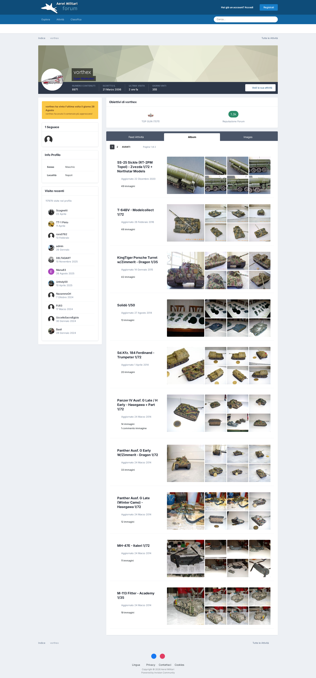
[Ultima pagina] (135, 147)
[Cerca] (274, 19)
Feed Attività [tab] (136, 137)
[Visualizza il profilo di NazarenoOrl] (51, 295)
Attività (60, 19)
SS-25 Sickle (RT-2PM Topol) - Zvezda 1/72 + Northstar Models (135, 166)
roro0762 (61, 234)
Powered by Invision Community (158, 672)
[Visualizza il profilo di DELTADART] (51, 260)
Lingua (136, 664)
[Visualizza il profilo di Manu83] (51, 271)
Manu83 (61, 269)
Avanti (126, 146)
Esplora (46, 19)
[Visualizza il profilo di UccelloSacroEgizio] (51, 319)
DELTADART (63, 258)
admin (59, 246)
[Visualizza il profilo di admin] (51, 248)
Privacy (150, 664)
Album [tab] (192, 137)
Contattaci (165, 664)
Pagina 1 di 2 (150, 146)
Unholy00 (62, 281)
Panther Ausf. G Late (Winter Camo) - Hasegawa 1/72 (133, 502)
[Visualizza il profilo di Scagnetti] (51, 212)
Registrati (269, 7)
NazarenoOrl (63, 293)
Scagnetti (61, 210)
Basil (59, 329)
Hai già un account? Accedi (237, 7)
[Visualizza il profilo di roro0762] (51, 236)
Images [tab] (248, 137)
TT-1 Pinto (62, 222)
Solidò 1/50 (126, 305)
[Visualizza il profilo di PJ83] (51, 307)
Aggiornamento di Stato (253, 19)
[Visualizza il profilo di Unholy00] (51, 283)
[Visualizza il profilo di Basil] (51, 331)
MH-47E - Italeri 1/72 (133, 546)
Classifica (76, 19)
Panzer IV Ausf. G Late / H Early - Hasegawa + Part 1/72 (137, 404)
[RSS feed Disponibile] (274, 643)
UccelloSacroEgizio (67, 317)
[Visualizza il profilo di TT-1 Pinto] (51, 224)
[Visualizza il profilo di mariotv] (48, 140)
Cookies (179, 664)
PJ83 (59, 305)
